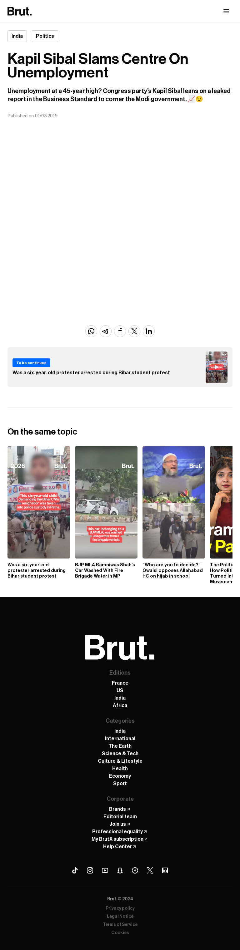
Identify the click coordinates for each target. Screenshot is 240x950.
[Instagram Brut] (90, 870)
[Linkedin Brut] (165, 870)
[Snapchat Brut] (120, 870)
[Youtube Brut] (105, 870)
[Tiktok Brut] (75, 870)
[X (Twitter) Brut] (150, 870)
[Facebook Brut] (135, 870)
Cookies (120, 933)
